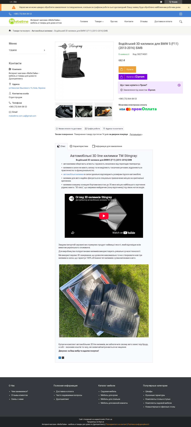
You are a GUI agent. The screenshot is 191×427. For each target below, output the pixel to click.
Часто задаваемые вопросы (69, 395)
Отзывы (144, 21)
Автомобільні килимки (42, 31)
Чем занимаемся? (19, 391)
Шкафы (149, 391)
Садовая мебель (108, 391)
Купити (130, 69)
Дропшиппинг (62, 399)
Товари (98, 21)
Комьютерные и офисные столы (160, 407)
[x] (63, 358)
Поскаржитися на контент (116, 424)
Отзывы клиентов (19, 395)
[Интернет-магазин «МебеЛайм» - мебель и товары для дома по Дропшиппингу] (18, 21)
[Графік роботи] (180, 14)
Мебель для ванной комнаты (114, 403)
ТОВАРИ (13, 50)
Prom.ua (109, 419)
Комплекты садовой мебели (159, 403)
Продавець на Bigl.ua (95, 422)
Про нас (114, 21)
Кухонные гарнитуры (155, 395)
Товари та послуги (21, 31)
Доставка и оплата (163, 21)
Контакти (129, 21)
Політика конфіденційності (138, 424)
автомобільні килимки (73, 174)
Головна (84, 21)
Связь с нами (17, 399)
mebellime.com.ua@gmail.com (22, 116)
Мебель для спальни (110, 399)
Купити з (131, 77)
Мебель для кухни (109, 395)
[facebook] (60, 358)
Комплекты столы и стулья (158, 399)
